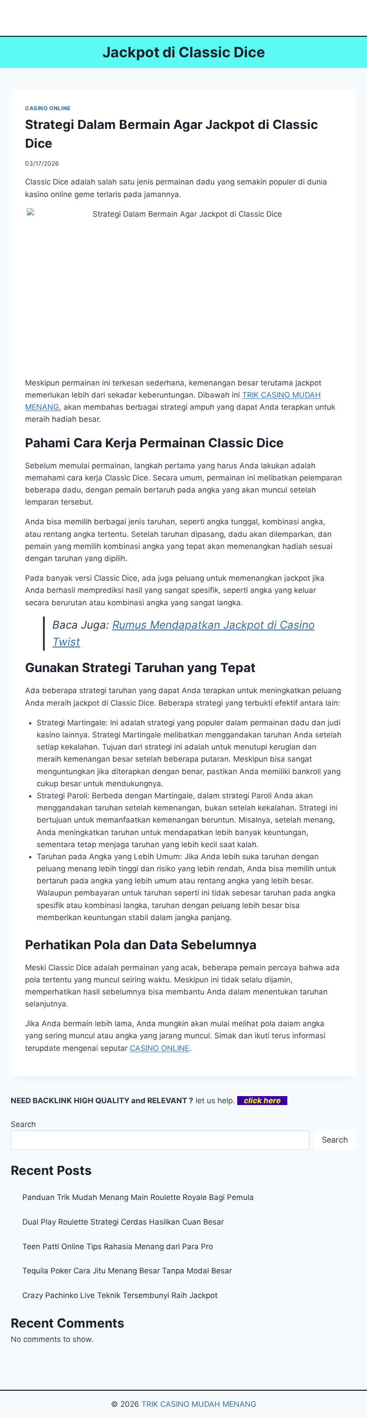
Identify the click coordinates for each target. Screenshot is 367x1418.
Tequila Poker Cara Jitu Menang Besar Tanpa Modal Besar (127, 1270)
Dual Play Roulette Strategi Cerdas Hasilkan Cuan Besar (123, 1221)
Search (23, 1124)
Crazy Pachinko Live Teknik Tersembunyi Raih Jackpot (120, 1295)
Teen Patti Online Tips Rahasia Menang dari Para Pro (117, 1246)
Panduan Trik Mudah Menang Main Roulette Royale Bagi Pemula (138, 1197)
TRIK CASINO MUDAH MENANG (198, 1404)
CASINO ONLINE (48, 108)
